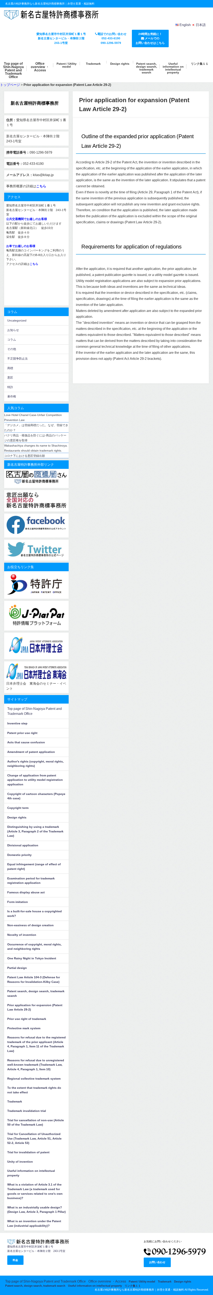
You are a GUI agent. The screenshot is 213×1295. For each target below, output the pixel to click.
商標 (10, 368)
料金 (15, 1260)
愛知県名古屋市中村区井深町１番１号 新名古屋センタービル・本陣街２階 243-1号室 (61, 38)
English (185, 24)
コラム (11, 339)
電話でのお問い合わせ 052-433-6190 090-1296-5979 (111, 38)
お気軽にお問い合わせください (163, 1241)
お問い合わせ (157, 1262)
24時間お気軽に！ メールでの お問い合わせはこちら (150, 38)
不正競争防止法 (17, 358)
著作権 (11, 396)
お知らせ (13, 330)
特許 (10, 387)
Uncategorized (16, 320)
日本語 (201, 24)
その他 (11, 349)
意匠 (10, 377)
